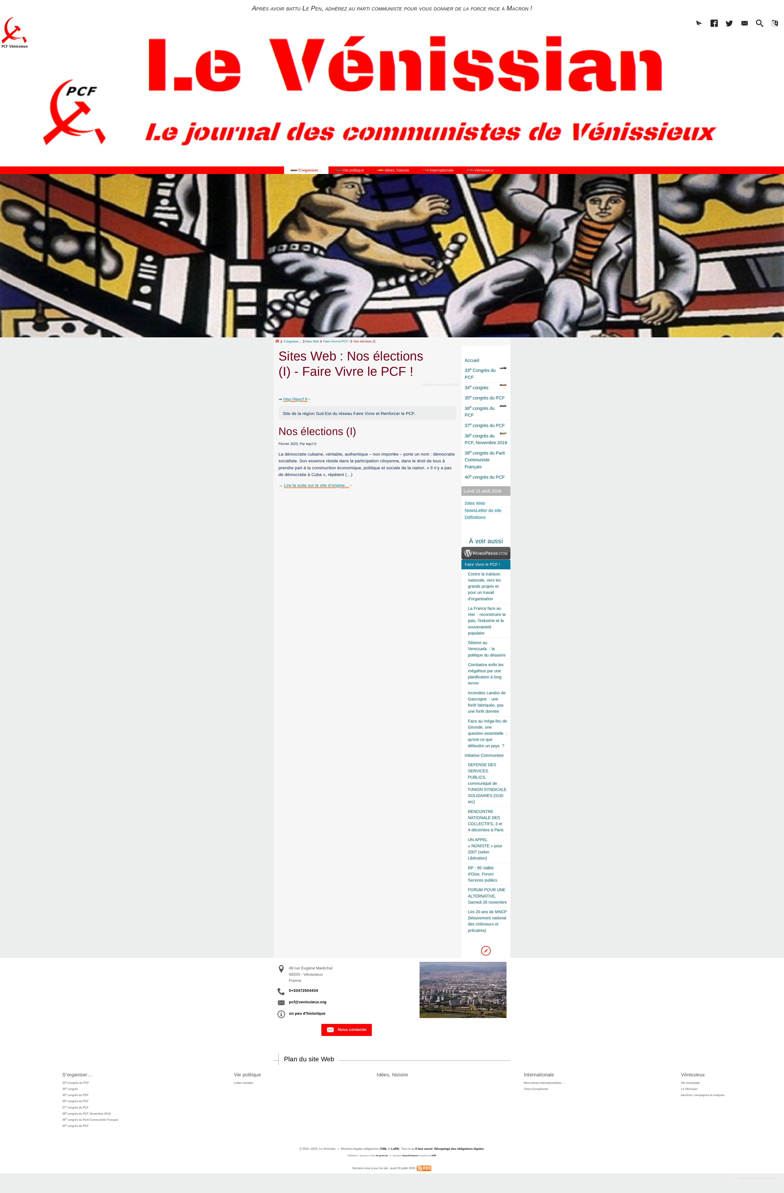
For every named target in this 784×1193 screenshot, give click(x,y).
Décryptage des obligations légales (459, 1148)
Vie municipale (690, 1082)
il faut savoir (424, 1148)
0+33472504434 (303, 990)
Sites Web (312, 341)
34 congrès (70, 1088)
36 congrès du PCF (75, 1101)
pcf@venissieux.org (307, 1002)
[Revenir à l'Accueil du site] (279, 341)
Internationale (539, 1074)
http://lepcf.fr (295, 399)
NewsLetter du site (483, 510)
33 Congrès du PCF (75, 1082)
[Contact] (744, 23)
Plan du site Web (309, 1059)
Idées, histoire (392, 1074)
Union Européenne (536, 1088)
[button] (699, 23)
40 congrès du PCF (75, 1125)
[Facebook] (714, 23)
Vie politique (247, 1074)
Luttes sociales (243, 1082)
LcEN (395, 1148)
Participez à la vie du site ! (757, 1178)
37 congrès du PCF (75, 1107)
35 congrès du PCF (75, 1095)
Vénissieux (693, 1074)
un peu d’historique (307, 1013)
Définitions (475, 517)
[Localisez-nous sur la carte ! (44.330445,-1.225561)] (486, 950)
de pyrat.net (382, 1155)
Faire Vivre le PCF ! (336, 341)
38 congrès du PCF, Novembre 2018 (86, 1113)
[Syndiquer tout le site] (424, 1168)
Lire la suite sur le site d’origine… (316, 485)
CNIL (383, 1148)
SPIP (433, 1155)
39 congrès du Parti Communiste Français (90, 1119)
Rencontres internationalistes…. (544, 1082)
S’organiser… (293, 341)
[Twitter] (729, 23)
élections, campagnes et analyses (703, 1095)
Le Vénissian (689, 1088)
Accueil (472, 360)
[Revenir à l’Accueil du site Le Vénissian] (14, 32)
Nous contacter (352, 1029)
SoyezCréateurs (410, 1155)
